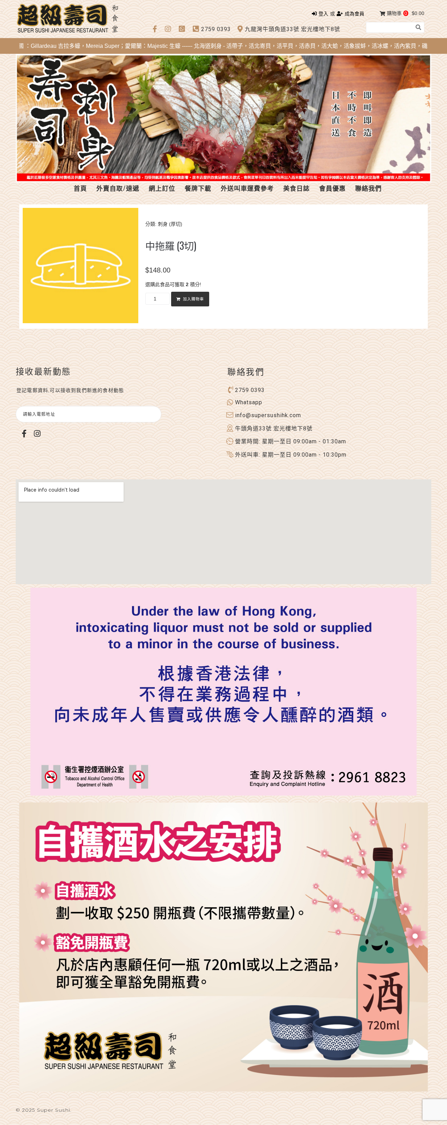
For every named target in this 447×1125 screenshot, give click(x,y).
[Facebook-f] (24, 433)
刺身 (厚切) (170, 224)
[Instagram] (37, 433)
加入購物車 (193, 299)
